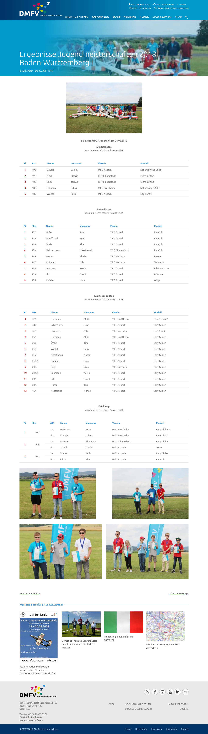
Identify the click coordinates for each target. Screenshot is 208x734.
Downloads (171, 728)
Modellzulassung (141, 8)
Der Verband (100, 17)
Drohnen (130, 17)
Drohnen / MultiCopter (138, 704)
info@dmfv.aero (34, 717)
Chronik (185, 728)
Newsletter (185, 692)
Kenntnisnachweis (164, 4)
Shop (178, 17)
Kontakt (181, 4)
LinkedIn (178, 692)
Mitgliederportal (140, 4)
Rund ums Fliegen (76, 17)
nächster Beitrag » (179, 593)
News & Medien (161, 17)
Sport (116, 17)
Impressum (156, 728)
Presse (128, 728)
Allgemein (27, 70)
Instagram (162, 692)
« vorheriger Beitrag (30, 593)
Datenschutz (141, 728)
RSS (147, 692)
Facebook (155, 692)
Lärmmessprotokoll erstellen (172, 8)
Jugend (144, 17)
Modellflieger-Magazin (138, 708)
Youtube (170, 692)
